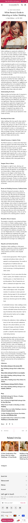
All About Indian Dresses (14, 10)
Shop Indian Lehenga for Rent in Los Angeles (13, 373)
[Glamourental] (14, 5)
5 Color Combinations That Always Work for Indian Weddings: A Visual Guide (8, 455)
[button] (25, 5)
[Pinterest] (9, 424)
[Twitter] (12, 424)
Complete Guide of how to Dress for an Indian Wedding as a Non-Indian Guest (13, 418)
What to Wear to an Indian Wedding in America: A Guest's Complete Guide (13, 410)
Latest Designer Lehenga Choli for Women (12, 384)
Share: (2, 424)
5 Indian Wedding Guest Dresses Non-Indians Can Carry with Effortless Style (13, 414)
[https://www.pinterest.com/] (3, 508)
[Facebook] (7, 424)
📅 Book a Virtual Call (7, 520)
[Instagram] (11, 508)
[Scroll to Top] (25, 512)
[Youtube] (20, 508)
